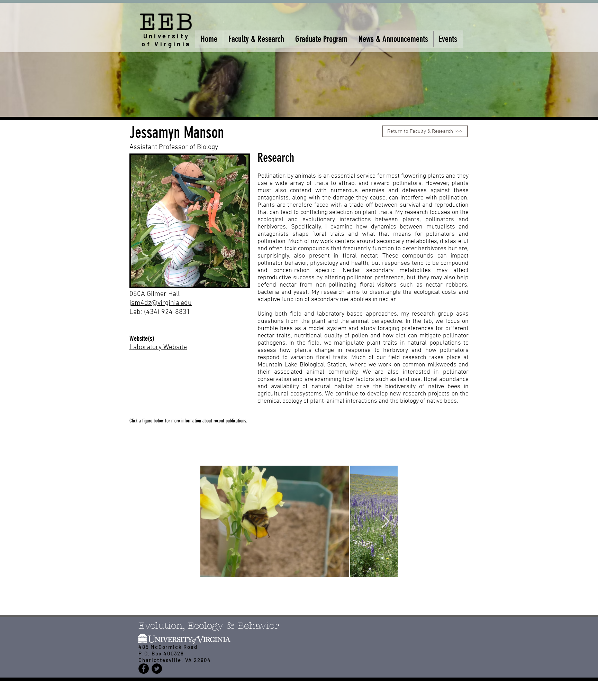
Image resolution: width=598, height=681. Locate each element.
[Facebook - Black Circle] (143, 668)
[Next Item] (386, 521)
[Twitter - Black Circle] (157, 668)
